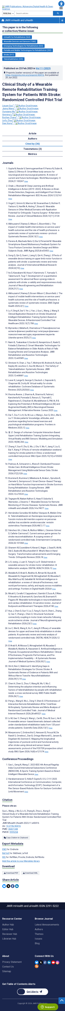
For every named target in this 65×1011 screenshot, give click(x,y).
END (4, 849)
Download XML (31, 873)
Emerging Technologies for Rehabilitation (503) (23, 46)
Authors (39, 929)
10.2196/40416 (13, 826)
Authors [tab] (32, 138)
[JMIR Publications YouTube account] (53, 962)
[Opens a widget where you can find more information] (47, 1007)
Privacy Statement (12, 962)
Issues (38, 938)
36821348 (13, 829)
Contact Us (8, 966)
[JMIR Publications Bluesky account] (37, 962)
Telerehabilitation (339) (13, 59)
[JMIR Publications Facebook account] (45, 962)
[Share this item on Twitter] (8, 886)
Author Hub (8, 924)
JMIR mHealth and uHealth (18, 20)
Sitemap (6, 971)
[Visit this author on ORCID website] (26, 105)
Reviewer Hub (9, 934)
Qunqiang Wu (9, 111)
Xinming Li (7, 114)
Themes (39, 934)
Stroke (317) (9, 55)
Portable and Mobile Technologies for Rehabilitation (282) (27, 50)
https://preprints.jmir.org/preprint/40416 (24, 75)
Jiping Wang (9, 108)
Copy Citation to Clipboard (17, 838)
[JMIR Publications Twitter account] (41, 962)
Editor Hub (7, 929)
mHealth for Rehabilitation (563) (17, 37)
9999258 (14, 832)
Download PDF (12, 873)
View (26, 181)
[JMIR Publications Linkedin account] (49, 962)
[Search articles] (58, 13)
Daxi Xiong (8, 123)
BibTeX (6, 853)
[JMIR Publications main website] (28, 7)
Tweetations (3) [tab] (32, 148)
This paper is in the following (20, 29)
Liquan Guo (9, 105)
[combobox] (33, 13)
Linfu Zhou (8, 120)
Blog (37, 943)
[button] (61, 3)
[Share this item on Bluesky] (4, 886)
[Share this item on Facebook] (13, 886)
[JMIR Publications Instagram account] (57, 962)
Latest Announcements (47, 924)
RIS (4, 857)
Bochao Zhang (10, 117)
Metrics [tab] (32, 154)
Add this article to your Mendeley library (21, 861)
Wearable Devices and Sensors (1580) (20, 42)
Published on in (27, 68)
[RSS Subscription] (37, 966)
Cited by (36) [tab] (32, 143)
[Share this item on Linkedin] (17, 886)
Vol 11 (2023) (43, 68)
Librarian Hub (9, 938)
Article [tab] (32, 133)
